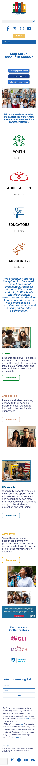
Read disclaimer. (16, 737)
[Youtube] (29, 28)
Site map (5, 746)
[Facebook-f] (8, 28)
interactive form (22, 719)
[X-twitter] (15, 28)
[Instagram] (22, 28)
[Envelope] (33, 760)
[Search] (34, 21)
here (21, 724)
